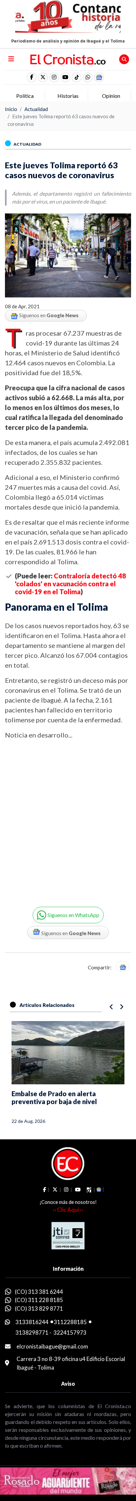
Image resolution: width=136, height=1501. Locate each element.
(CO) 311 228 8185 (39, 1299)
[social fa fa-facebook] (32, 77)
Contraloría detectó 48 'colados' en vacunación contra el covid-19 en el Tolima (70, 584)
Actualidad (36, 109)
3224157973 (69, 1332)
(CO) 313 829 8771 (39, 1308)
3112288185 (70, 1322)
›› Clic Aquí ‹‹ (68, 1209)
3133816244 (32, 1322)
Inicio (11, 109)
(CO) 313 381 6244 (39, 1291)
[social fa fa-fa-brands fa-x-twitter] (43, 77)
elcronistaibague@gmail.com (52, 1346)
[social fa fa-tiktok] (77, 77)
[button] (88, 77)
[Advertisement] (68, 818)
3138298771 (32, 1332)
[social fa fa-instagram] (54, 77)
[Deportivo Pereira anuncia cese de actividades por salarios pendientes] (68, 1052)
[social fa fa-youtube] (65, 77)
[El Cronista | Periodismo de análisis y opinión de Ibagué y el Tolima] (68, 59)
